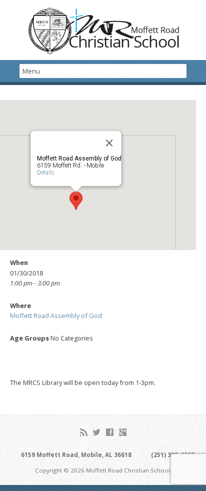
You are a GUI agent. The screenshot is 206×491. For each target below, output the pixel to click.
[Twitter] (96, 432)
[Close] (110, 143)
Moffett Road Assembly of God (56, 315)
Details (45, 172)
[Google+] (122, 432)
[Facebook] (110, 432)
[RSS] (84, 432)
